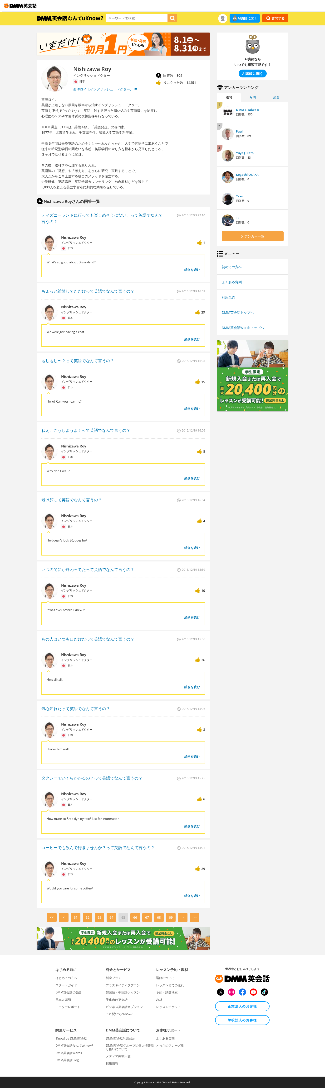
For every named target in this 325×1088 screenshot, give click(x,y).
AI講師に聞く (247, 18)
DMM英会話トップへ (238, 312)
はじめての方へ (66, 978)
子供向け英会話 (117, 1000)
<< (52, 917)
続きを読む (192, 269)
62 (87, 917)
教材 (159, 1000)
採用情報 (112, 1063)
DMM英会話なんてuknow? (74, 1045)
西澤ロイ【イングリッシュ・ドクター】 (103, 89)
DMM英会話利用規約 (120, 1038)
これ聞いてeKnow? (119, 1014)
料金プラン (113, 978)
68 (159, 917)
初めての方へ (232, 267)
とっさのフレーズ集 (170, 1045)
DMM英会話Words (68, 1053)
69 (171, 917)
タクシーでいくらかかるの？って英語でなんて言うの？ (92, 778)
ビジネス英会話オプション (124, 1007)
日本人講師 (63, 1000)
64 (111, 917)
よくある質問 (232, 282)
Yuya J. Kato (245, 153)
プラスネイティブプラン (123, 985)
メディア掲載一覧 (118, 1056)
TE (237, 218)
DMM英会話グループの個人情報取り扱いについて (130, 1047)
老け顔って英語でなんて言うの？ (71, 500)
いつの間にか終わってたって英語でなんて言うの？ (87, 569)
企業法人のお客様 (242, 1006)
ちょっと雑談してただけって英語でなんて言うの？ (87, 291)
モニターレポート (67, 1007)
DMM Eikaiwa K (247, 110)
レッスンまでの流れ (170, 985)
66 (135, 917)
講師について (165, 978)
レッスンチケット (168, 1007)
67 (147, 917)
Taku (239, 196)
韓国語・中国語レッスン (123, 992)
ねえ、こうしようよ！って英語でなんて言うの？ (85, 430)
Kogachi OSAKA (247, 174)
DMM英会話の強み (68, 992)
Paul (239, 131)
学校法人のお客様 (242, 1020)
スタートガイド (66, 985)
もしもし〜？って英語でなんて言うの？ (77, 360)
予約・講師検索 (167, 992)
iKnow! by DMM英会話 (71, 1038)
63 (99, 917)
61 (76, 917)
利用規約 (228, 297)
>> (195, 917)
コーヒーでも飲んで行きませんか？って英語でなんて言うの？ (98, 847)
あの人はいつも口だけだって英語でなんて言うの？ (87, 639)
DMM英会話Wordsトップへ (243, 327)
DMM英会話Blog (67, 1060)
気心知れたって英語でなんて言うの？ (75, 708)
